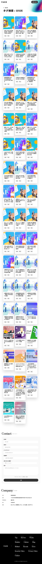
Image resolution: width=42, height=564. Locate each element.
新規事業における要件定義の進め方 (8, 364)
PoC (8, 35)
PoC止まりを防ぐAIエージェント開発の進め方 (31, 318)
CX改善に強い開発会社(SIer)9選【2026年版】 (20, 78)
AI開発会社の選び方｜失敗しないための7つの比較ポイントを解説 (20, 318)
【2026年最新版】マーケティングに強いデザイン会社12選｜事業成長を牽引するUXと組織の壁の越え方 (20, 392)
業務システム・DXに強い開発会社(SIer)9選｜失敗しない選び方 (20, 129)
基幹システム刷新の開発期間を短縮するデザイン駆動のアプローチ (20, 417)
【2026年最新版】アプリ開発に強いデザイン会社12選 (8, 391)
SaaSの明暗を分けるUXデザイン (8, 416)
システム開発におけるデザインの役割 (20, 341)
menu (40, 2)
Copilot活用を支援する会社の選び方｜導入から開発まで (31, 177)
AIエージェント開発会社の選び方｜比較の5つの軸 (20, 224)
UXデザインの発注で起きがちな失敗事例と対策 (8, 342)
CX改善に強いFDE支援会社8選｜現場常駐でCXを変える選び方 (20, 55)
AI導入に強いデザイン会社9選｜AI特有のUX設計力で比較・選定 (20, 32)
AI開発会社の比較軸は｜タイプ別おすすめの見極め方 (31, 294)
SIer (5, 35)
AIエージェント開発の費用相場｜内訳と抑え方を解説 (8, 224)
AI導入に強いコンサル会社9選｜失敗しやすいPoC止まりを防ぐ (8, 55)
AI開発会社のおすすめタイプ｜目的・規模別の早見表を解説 (8, 271)
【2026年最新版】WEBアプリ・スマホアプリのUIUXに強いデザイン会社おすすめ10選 (31, 366)
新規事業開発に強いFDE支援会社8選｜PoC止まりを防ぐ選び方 (8, 79)
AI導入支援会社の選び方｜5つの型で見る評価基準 (20, 247)
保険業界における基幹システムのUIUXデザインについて (31, 342)
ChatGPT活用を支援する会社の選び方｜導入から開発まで (20, 153)
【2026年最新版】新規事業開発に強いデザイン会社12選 (31, 391)
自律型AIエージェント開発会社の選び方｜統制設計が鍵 (20, 200)
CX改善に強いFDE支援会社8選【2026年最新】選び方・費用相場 (31, 55)
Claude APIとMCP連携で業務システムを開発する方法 (20, 177)
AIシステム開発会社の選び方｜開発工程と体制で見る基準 (20, 271)
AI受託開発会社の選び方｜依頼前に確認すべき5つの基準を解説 (20, 294)
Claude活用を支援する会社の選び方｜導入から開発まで (8, 177)
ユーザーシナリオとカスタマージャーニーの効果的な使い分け (20, 365)
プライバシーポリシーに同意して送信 (21, 476)
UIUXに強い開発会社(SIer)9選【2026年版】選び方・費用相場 (8, 104)
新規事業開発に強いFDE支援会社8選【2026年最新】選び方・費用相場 (31, 79)
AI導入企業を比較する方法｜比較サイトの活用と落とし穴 (8, 247)
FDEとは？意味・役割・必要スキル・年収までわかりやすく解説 (8, 200)
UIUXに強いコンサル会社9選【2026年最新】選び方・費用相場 (20, 104)
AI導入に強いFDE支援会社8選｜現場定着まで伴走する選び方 (8, 32)
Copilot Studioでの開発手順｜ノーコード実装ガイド (8, 153)
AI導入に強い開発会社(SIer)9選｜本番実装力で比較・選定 (31, 32)
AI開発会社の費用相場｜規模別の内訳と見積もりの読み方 (8, 318)
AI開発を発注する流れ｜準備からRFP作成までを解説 (8, 294)
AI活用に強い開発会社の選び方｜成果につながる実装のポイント (31, 224)
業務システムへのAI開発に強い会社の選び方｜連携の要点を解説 (31, 271)
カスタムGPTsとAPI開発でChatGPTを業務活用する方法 (31, 153)
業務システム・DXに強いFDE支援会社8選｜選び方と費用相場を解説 (31, 104)
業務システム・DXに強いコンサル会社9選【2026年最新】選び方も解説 (31, 129)
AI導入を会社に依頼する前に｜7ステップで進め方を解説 (31, 247)
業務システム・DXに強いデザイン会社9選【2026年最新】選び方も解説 (8, 129)
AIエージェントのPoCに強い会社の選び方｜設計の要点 (31, 200)
